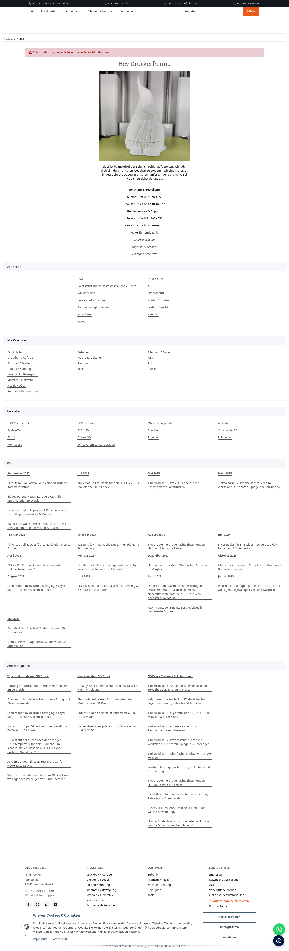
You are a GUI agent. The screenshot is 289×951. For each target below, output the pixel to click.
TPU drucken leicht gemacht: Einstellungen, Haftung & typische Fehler (177, 546)
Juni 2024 (224, 535)
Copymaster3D (227, 430)
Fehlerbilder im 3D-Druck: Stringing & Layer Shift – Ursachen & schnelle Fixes (36, 588)
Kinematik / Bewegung (22, 374)
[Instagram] (37, 904)
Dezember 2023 (158, 555)
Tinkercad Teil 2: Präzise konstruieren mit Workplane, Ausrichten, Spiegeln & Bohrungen (249, 485)
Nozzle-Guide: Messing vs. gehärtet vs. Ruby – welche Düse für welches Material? (108, 567)
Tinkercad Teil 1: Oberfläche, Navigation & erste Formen (38, 546)
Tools (81, 369)
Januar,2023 (226, 576)
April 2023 (154, 576)
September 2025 (18, 473)
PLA (150, 363)
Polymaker (225, 437)
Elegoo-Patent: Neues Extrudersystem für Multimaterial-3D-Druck (34, 498)
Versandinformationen (92, 300)
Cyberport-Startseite (144, 254)
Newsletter (85, 314)
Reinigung (84, 363)
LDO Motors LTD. (18, 423)
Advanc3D (84, 437)
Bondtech (154, 430)
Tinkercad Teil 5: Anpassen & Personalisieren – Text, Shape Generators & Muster (38, 512)
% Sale (250, 11)
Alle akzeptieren (229, 917)
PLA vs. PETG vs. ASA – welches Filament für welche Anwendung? (36, 567)
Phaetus (153, 437)
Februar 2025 (16, 535)
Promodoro (14, 444)
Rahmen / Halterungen (22, 391)
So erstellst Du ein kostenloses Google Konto (107, 286)
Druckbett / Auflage (20, 357)
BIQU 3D (83, 430)
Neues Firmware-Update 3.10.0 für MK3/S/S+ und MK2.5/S (36, 644)
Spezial (152, 369)
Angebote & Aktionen (144, 247)
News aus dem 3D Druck (93, 676)
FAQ (80, 279)
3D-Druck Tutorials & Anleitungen (170, 676)
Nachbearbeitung (89, 357)
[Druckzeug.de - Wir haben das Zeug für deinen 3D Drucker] (32, 11)
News (81, 322)
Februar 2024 (86, 555)
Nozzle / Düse (16, 385)
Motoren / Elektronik (20, 380)
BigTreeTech (15, 430)
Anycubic (224, 423)
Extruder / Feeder (18, 363)
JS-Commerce (86, 423)
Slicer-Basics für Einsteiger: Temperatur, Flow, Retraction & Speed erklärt (248, 546)
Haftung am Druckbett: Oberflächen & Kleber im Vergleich (177, 567)
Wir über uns (86, 293)
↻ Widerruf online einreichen (229, 901)
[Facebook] (28, 904)
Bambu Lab (127, 11)
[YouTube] (55, 904)
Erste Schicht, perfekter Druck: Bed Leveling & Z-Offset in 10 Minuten (108, 588)
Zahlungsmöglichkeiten (93, 307)
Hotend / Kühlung (19, 369)
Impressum (40, 939)
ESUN (11, 437)
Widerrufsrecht (158, 307)
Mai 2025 (154, 473)
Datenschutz (59, 939)
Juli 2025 (83, 473)
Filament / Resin (158, 879)
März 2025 (225, 473)
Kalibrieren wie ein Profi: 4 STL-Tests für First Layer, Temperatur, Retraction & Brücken (36, 526)
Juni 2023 (84, 576)
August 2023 (15, 576)
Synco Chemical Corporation (96, 444)
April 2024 (14, 555)
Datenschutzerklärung (224, 879)
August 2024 (156, 535)
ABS (150, 357)
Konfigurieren (229, 927)
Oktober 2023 (227, 555)
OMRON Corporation (161, 423)
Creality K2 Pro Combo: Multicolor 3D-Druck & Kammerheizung (37, 485)
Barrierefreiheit (219, 906)
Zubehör (153, 874)
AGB (150, 286)
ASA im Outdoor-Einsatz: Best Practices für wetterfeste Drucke (176, 609)
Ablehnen (229, 937)
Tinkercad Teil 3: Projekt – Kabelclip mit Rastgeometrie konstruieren (173, 485)
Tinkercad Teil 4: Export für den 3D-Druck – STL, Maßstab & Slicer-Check (109, 485)
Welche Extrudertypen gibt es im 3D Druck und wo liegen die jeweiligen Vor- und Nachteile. (249, 588)
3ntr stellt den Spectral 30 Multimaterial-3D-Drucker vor (36, 630)
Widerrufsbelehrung (222, 890)
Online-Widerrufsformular (226, 895)
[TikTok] (46, 904)
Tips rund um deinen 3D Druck (28, 676)
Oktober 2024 (87, 535)
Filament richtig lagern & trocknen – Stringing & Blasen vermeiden (250, 567)
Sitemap (153, 314)
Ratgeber (190, 11)
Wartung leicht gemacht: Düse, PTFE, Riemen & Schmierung (109, 546)
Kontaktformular (144, 240)
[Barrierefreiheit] (278, 940)
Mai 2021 (13, 618)
